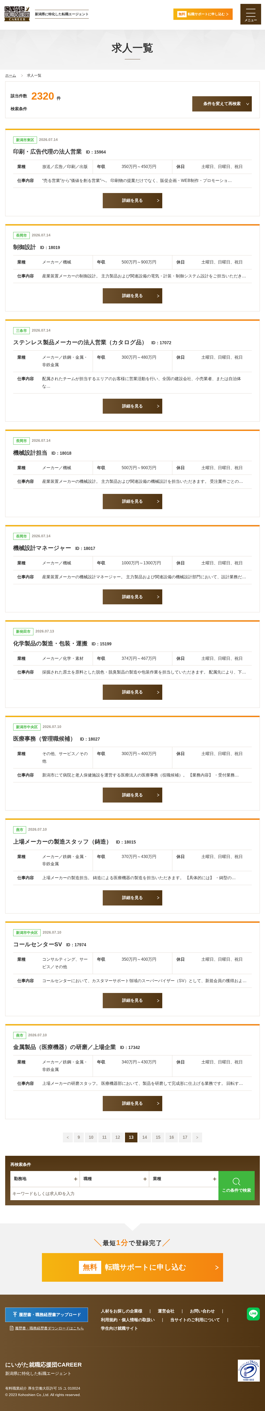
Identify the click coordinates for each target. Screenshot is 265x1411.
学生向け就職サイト (119, 1328)
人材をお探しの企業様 (121, 1311)
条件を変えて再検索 (222, 103)
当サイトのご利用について (195, 1320)
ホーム (10, 75)
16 (171, 1137)
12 (117, 1137)
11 (104, 1137)
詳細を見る (132, 200)
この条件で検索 (236, 1190)
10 (91, 1137)
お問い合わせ (202, 1311)
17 (185, 1137)
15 (158, 1137)
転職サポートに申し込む (134, 1267)
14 (144, 1137)
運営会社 (166, 1311)
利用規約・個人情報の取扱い (128, 1320)
